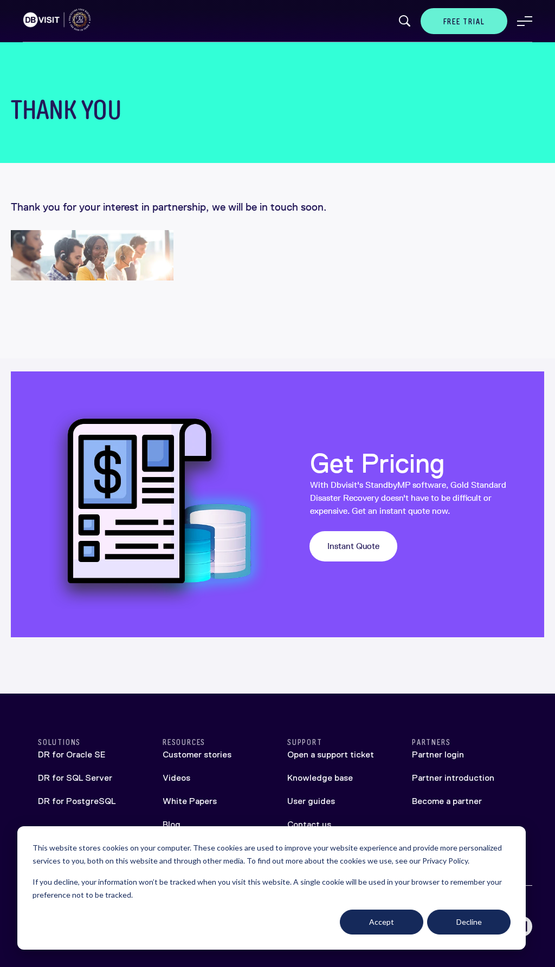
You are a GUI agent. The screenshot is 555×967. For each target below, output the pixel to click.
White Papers (190, 801)
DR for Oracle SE (71, 754)
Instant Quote (353, 546)
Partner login (438, 754)
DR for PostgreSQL (76, 801)
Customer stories (197, 754)
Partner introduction (453, 777)
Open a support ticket (330, 754)
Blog (171, 824)
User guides (311, 801)
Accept (381, 921)
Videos (176, 777)
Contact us (309, 824)
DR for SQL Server (75, 777)
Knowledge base (320, 777)
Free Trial (464, 22)
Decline (469, 921)
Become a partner (447, 801)
